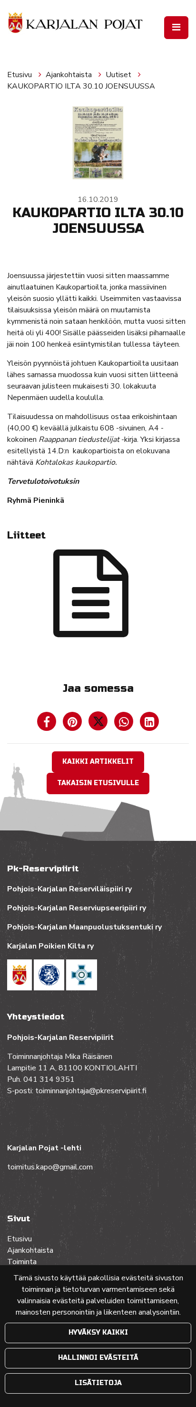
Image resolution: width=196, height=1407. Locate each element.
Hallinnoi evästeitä (98, 1358)
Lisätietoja (98, 1383)
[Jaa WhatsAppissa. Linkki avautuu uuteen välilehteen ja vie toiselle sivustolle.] (124, 723)
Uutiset (119, 75)
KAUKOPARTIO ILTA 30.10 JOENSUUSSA (81, 86)
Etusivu (20, 75)
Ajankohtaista (70, 75)
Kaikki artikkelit (98, 762)
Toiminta (23, 1262)
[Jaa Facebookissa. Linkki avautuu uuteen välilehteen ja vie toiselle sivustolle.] (47, 723)
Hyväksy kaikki (98, 1332)
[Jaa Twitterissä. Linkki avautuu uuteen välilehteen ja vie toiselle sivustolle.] (99, 723)
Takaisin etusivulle (98, 783)
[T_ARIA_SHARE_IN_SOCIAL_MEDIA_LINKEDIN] (149, 723)
